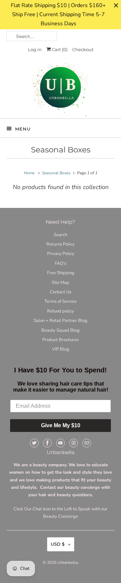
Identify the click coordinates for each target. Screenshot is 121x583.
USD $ (58, 544)
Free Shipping (60, 273)
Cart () (59, 49)
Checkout (82, 49)
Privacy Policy (60, 254)
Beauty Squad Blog (60, 330)
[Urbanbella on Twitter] (34, 443)
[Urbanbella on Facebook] (47, 443)
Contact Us (60, 292)
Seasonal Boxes (60, 149)
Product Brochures (60, 340)
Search (60, 235)
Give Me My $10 (60, 425)
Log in (35, 49)
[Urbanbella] (60, 89)
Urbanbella (67, 562)
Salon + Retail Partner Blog (60, 321)
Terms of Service (60, 301)
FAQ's (60, 263)
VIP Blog (60, 349)
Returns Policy (60, 244)
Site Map (60, 283)
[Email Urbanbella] (86, 443)
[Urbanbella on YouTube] (60, 443)
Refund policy (60, 311)
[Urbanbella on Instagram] (73, 443)
